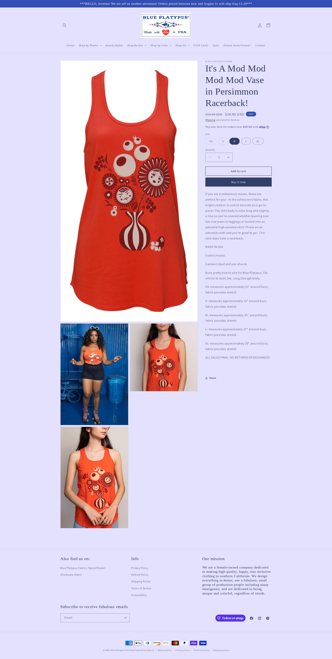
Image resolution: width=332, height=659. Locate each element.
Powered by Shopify (144, 650)
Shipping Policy (140, 581)
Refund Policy (139, 574)
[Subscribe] (125, 617)
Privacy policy (182, 650)
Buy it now (238, 182)
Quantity (210, 149)
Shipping (210, 119)
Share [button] (212, 378)
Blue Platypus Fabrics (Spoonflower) (83, 568)
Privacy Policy (139, 568)
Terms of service (201, 650)
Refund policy (165, 650)
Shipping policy (221, 650)
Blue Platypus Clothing (122, 650)
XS (213, 142)
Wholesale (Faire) (71, 574)
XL (258, 141)
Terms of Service (141, 588)
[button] (64, 25)
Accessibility (138, 595)
